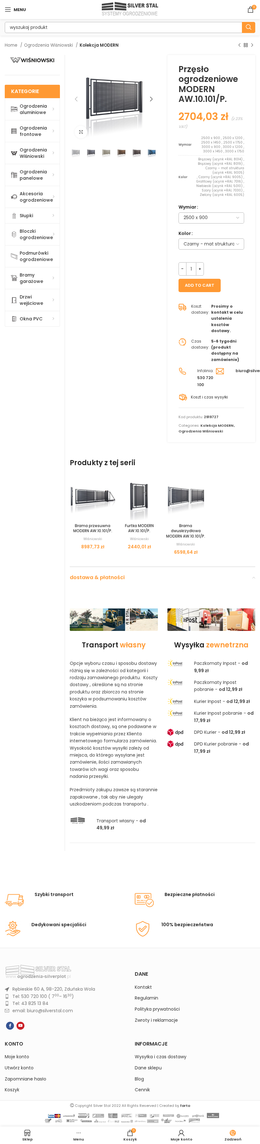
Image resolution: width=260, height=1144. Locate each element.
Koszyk (12, 1090)
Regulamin (146, 998)
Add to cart (199, 285)
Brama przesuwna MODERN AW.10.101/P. (92, 528)
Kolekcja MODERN (99, 45)
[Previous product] (239, 45)
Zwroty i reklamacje (156, 1020)
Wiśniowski (92, 539)
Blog (139, 1079)
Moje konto (17, 1057)
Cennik (142, 1090)
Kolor (185, 233)
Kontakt (143, 987)
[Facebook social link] (10, 1026)
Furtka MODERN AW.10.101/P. (139, 528)
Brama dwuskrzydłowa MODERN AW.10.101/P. (185, 531)
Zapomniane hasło (25, 1079)
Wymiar (187, 207)
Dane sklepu (148, 1068)
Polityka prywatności (157, 1009)
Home (12, 45)
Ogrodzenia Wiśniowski (49, 45)
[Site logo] (130, 9)
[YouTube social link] (20, 1026)
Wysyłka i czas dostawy (160, 1057)
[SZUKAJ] (248, 27)
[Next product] (252, 45)
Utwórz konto (19, 1068)
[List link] (65, 989)
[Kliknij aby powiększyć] (81, 132)
